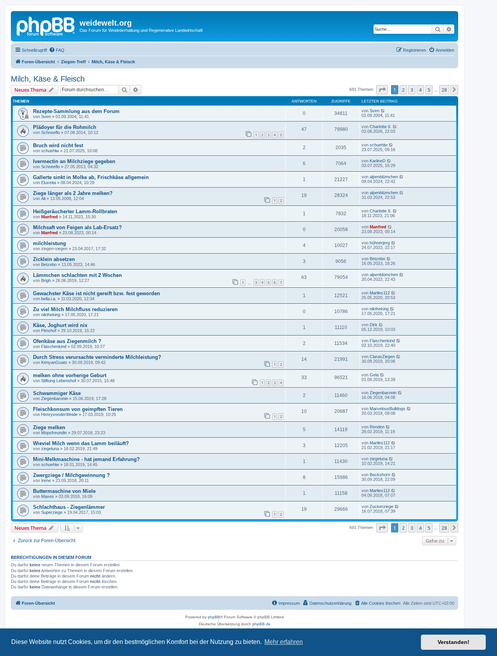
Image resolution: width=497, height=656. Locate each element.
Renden (377, 427)
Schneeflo (50, 132)
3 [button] (411, 89)
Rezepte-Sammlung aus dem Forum (76, 111)
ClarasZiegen (382, 356)
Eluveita (48, 182)
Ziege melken (49, 427)
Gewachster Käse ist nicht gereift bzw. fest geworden (96, 293)
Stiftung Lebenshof (58, 380)
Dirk (373, 324)
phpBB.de (261, 624)
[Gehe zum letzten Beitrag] (383, 110)
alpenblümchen (384, 176)
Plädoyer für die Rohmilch (64, 127)
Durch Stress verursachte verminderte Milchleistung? (97, 357)
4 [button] (420, 89)
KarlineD (378, 160)
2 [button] (403, 89)
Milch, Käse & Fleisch (48, 79)
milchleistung (49, 243)
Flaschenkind (53, 346)
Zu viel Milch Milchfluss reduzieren (75, 309)
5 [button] (428, 89)
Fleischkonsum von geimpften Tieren (78, 409)
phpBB (214, 617)
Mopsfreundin (54, 432)
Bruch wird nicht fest (58, 145)
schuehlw (50, 150)
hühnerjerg (380, 242)
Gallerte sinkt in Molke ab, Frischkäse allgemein (91, 177)
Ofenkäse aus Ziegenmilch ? (67, 341)
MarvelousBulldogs (387, 408)
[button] (382, 89)
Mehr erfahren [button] (283, 642)
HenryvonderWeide (59, 414)
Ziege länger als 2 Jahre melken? (73, 193)
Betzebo (49, 264)
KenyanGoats (54, 362)
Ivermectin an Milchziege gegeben (74, 161)
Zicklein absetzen (54, 259)
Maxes (47, 496)
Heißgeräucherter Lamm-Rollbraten (75, 211)
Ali (43, 198)
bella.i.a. (48, 298)
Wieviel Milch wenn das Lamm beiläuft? (81, 443)
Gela (374, 374)
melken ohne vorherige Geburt (69, 375)
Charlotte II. (380, 126)
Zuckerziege (381, 506)
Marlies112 (380, 293)
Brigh (46, 280)
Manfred (49, 216)
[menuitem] (56, 50)
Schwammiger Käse (57, 393)
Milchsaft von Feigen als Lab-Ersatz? (77, 227)
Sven (46, 116)
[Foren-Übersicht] (46, 25)
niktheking (50, 314)
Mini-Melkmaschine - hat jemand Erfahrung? (86, 459)
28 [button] (444, 89)
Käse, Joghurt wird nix (60, 325)
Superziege (52, 512)
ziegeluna (50, 448)
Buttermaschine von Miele (64, 491)
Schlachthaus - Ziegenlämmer (69, 507)
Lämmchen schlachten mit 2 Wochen (77, 275)
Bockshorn (380, 474)
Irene (46, 480)
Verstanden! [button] (453, 642)
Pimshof (48, 330)
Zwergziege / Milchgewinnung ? (71, 475)
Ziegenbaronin (54, 398)
